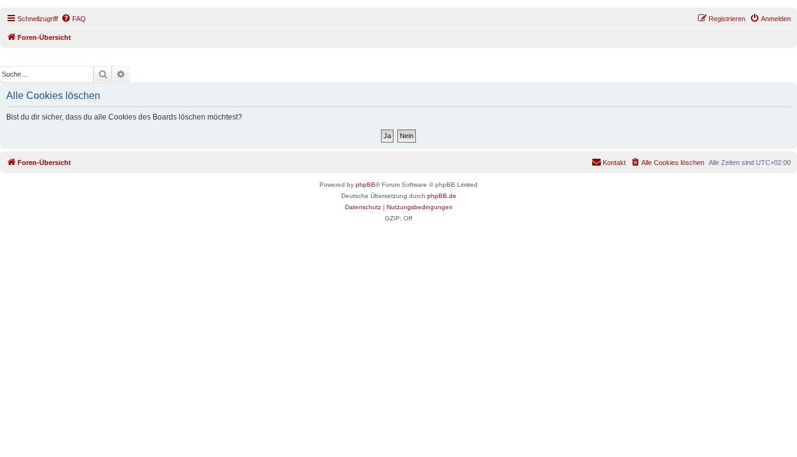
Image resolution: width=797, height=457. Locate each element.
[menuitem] (73, 18)
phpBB (365, 184)
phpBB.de (441, 195)
